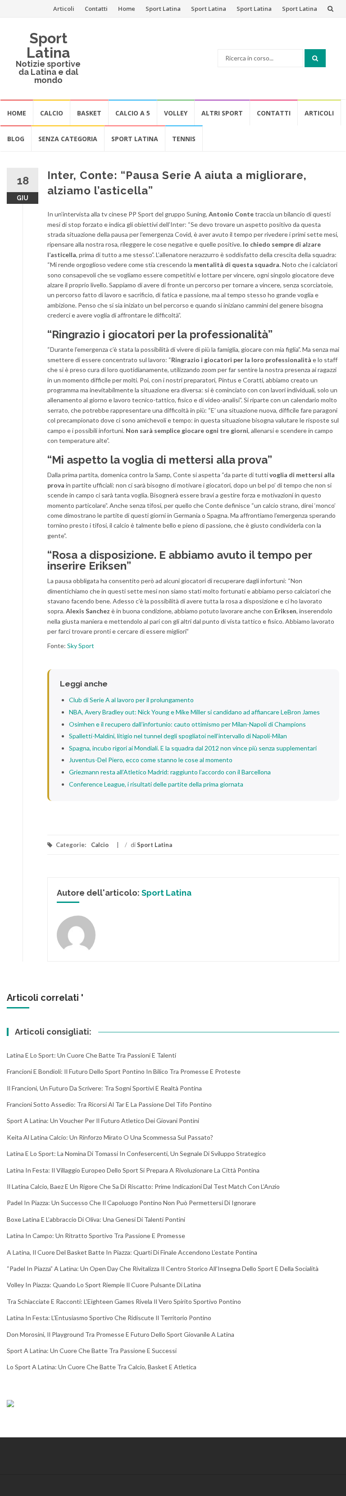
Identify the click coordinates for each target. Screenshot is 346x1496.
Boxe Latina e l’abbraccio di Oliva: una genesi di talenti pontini (96, 1219)
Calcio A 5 (132, 113)
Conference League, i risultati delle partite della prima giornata (156, 784)
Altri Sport (222, 113)
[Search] (315, 58)
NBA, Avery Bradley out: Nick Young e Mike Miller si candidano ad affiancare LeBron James (194, 712)
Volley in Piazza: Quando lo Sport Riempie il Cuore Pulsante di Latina (104, 1285)
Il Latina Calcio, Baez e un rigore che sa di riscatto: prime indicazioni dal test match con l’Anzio (143, 1186)
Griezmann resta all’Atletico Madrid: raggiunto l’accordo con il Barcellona (170, 772)
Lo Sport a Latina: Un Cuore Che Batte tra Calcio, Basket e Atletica (101, 1367)
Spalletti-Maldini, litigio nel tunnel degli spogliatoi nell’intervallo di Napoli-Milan (178, 736)
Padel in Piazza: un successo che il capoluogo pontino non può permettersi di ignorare (131, 1202)
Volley (175, 113)
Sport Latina (163, 9)
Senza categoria (67, 138)
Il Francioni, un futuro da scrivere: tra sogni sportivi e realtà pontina (104, 1088)
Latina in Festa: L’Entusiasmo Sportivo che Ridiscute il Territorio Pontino (109, 1317)
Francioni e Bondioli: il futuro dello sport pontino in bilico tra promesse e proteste (124, 1071)
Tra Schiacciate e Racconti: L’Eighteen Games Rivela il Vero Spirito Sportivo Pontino (124, 1301)
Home (126, 9)
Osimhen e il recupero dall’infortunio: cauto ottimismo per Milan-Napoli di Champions (187, 724)
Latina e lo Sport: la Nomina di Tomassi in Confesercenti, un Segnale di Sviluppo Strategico (136, 1153)
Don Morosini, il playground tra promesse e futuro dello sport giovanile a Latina (120, 1334)
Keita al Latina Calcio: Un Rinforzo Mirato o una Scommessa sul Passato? (110, 1137)
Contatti (96, 9)
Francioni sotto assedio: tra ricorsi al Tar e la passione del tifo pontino (109, 1104)
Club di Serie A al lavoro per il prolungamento (131, 700)
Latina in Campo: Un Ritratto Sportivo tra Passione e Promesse (96, 1235)
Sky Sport (80, 645)
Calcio (51, 113)
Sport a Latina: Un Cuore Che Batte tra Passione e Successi (92, 1350)
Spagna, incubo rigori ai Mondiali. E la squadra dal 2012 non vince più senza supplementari (193, 748)
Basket (89, 113)
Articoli (63, 9)
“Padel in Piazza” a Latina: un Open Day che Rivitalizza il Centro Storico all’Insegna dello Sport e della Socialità (163, 1268)
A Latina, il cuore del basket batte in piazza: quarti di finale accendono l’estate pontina (132, 1252)
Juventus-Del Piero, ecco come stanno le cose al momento (150, 760)
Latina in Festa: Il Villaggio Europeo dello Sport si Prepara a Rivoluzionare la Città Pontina (133, 1170)
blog (15, 138)
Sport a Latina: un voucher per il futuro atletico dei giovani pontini (103, 1120)
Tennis (184, 138)
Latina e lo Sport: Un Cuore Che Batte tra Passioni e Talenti (91, 1055)
